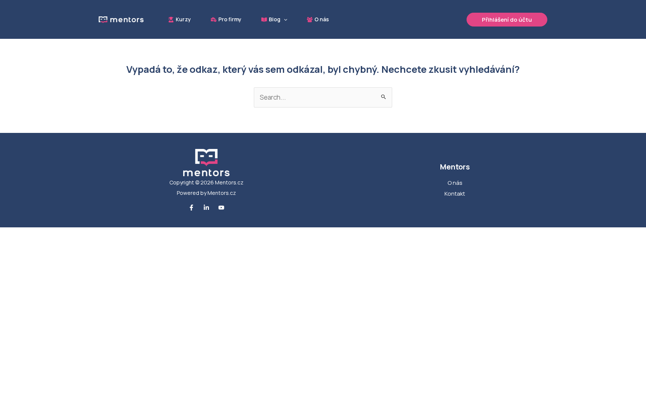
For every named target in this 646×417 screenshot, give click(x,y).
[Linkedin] (206, 208)
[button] (283, 19)
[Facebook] (191, 208)
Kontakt (454, 193)
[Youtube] (221, 208)
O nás (454, 183)
